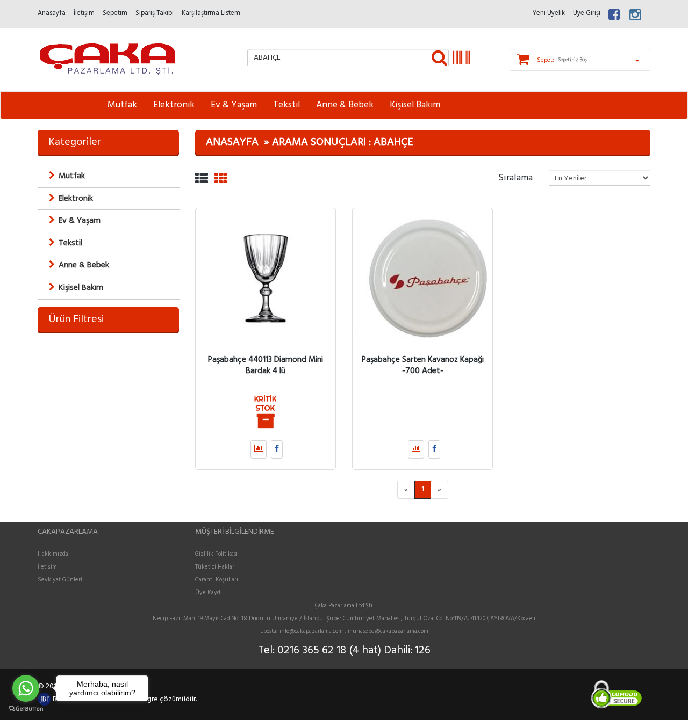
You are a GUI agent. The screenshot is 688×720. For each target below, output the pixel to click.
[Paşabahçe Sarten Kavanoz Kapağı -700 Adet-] (422, 278)
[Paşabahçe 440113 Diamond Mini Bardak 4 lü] (265, 278)
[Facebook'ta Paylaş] (277, 449)
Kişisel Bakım (415, 105)
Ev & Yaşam (234, 105)
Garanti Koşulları (216, 580)
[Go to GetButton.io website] (26, 709)
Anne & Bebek (345, 105)
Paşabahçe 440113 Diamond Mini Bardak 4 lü (265, 365)
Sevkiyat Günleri (60, 580)
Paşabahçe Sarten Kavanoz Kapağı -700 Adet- (423, 365)
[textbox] (348, 58)
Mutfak (122, 105)
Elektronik (174, 105)
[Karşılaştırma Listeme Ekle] (258, 449)
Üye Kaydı (208, 593)
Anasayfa (232, 142)
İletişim (47, 567)
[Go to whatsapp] (25, 688)
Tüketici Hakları (215, 567)
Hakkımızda (53, 554)
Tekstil (286, 105)
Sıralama (515, 177)
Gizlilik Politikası (216, 554)
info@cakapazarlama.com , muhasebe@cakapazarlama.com (354, 631)
